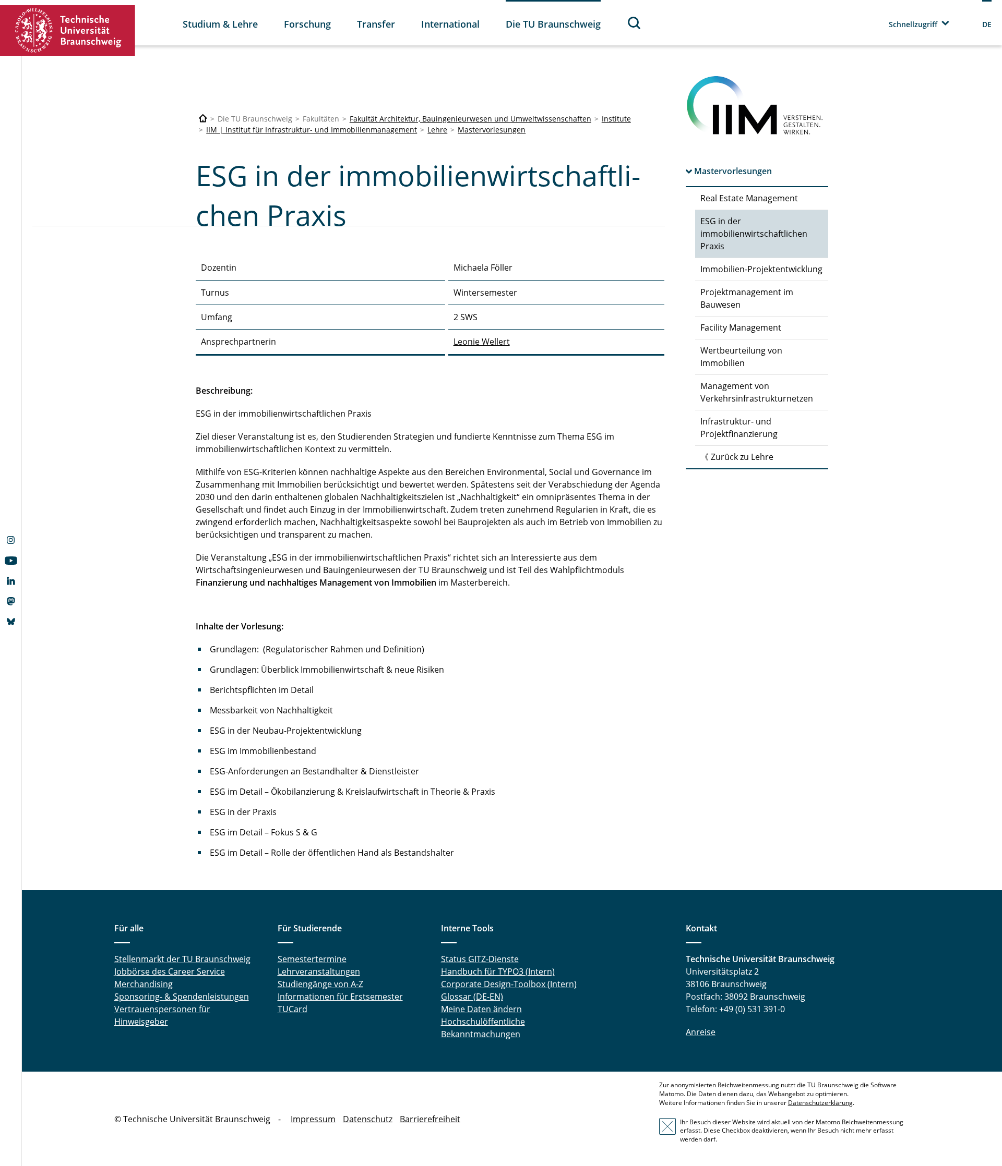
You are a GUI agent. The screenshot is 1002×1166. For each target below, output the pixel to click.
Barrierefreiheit (430, 1119)
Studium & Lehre (220, 24)
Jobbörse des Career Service (169, 971)
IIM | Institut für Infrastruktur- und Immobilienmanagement (311, 130)
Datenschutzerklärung (820, 1102)
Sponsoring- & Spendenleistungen (181, 996)
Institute (616, 119)
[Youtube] (10, 561)
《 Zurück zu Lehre (736, 457)
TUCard (292, 1009)
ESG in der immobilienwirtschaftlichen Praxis (753, 233)
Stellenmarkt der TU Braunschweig (182, 959)
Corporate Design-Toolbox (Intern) (509, 984)
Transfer (376, 24)
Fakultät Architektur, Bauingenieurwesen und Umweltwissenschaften (470, 119)
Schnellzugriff (913, 24)
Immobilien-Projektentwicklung (761, 269)
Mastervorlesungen (492, 130)
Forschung (307, 24)
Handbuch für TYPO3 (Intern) (498, 971)
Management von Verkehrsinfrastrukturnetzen (756, 392)
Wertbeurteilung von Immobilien (741, 357)
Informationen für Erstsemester (340, 996)
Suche (634, 22)
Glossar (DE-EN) (472, 996)
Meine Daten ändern (481, 1009)
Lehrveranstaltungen (319, 971)
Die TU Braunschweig (553, 24)
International (450, 24)
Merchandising (143, 984)
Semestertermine (312, 959)
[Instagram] (10, 541)
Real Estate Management (749, 198)
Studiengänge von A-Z (320, 984)
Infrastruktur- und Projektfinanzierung (739, 428)
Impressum (313, 1119)
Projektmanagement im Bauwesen (746, 298)
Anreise (700, 1032)
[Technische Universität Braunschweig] (68, 30)
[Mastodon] (10, 602)
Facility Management (740, 327)
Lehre (437, 130)
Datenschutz (367, 1119)
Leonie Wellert (482, 341)
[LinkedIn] (10, 582)
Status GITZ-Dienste (480, 959)
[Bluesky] (10, 622)
